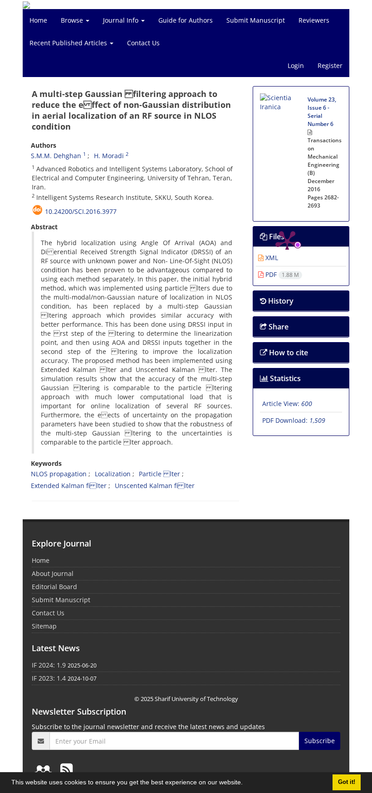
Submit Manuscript (255, 20)
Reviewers (314, 20)
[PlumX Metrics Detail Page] (287, 120)
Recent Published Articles (69, 43)
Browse (73, 20)
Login (296, 65)
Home (38, 20)
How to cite (287, 353)
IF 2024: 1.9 (49, 665)
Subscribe (319, 740)
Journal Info (121, 20)
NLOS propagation (59, 473)
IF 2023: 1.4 (49, 678)
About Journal (52, 573)
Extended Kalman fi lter (69, 485)
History (280, 301)
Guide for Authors (185, 20)
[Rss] (66, 769)
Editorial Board (54, 586)
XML (271, 257)
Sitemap (44, 626)
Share (278, 327)
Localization (113, 473)
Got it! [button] (346, 782)
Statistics (284, 378)
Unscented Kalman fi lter (155, 485)
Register (330, 65)
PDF (281, 274)
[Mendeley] (45, 769)
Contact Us (143, 43)
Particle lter (159, 473)
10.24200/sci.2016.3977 (81, 211)
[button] (246, 783)
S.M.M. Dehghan (56, 155)
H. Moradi (109, 155)
